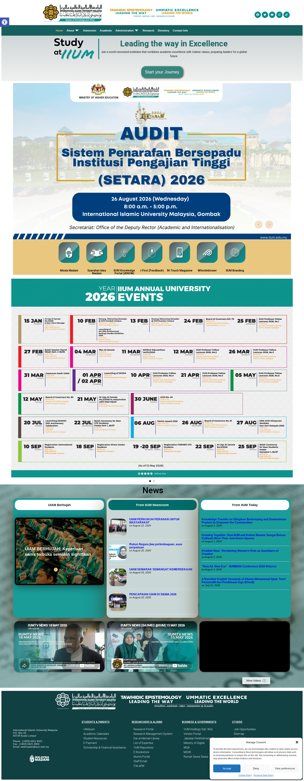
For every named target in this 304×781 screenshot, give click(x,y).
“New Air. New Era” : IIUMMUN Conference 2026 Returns (239, 566)
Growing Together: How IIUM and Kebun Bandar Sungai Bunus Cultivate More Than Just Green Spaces (244, 537)
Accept (227, 768)
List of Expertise (143, 743)
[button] (297, 742)
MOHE (187, 752)
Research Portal (143, 729)
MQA (187, 747)
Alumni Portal (142, 756)
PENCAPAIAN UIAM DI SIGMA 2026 (152, 594)
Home (59, 30)
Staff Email (140, 761)
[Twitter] (265, 15)
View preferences (285, 768)
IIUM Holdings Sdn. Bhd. (198, 729)
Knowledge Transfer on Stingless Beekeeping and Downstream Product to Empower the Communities (244, 521)
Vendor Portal (192, 733)
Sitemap (239, 733)
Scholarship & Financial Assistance (104, 747)
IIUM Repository (144, 747)
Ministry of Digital (194, 743)
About (70, 30)
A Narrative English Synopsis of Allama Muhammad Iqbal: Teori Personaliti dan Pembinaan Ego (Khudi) (244, 581)
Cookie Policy (245, 775)
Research (148, 30)
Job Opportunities (245, 729)
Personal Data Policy (264, 775)
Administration (124, 30)
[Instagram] (279, 15)
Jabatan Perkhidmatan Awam (202, 738)
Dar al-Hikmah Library (147, 738)
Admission (89, 30)
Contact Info (180, 30)
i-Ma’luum (89, 729)
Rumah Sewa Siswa (196, 756)
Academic (106, 30)
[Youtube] (272, 15)
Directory (163, 30)
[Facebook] (258, 15)
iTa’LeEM (139, 765)
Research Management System (153, 733)
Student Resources (95, 738)
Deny (256, 768)
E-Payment (90, 743)
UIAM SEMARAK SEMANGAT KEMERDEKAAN (160, 569)
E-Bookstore (141, 752)
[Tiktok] (286, 15)
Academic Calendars (96, 733)
